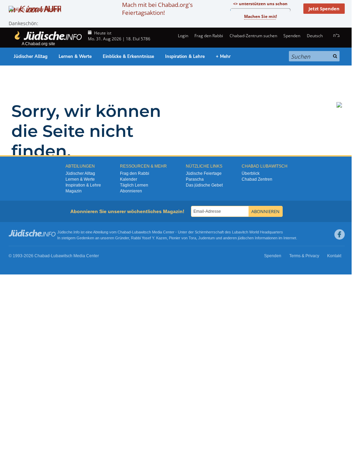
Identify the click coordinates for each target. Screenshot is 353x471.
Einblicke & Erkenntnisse (128, 56)
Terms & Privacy (304, 255)
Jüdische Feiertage (204, 173)
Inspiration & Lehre (185, 56)
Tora (192, 238)
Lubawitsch (141, 232)
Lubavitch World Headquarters (257, 232)
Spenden (291, 36)
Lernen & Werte (75, 56)
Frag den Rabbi (208, 36)
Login (182, 36)
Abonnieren (131, 191)
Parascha (195, 179)
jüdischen (246, 238)
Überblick (251, 173)
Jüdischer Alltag (31, 56)
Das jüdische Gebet (204, 185)
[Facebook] (339, 234)
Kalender (128, 179)
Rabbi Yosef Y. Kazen (149, 238)
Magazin (73, 191)
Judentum (206, 238)
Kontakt (334, 255)
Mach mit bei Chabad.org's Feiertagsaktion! (157, 9)
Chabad (124, 232)
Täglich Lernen (134, 185)
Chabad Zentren (257, 179)
